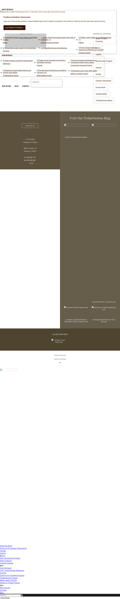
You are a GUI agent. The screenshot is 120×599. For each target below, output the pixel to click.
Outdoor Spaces (6, 563)
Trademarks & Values (9, 578)
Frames (3, 573)
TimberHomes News (104, 100)
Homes (3, 550)
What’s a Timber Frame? (10, 583)
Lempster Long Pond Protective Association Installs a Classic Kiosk (76, 321)
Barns (2, 555)
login (60, 362)
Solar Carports (6, 560)
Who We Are (5, 587)
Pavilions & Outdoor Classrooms (13, 548)
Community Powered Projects (12, 575)
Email (31, 163)
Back (2, 566)
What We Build (6, 546)
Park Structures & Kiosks (10, 558)
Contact (3, 590)
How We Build (5, 568)
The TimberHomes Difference (12, 570)
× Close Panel (5, 598)
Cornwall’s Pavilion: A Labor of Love (103, 302)
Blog (2, 592)
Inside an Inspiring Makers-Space (76, 137)
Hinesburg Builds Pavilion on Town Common (103, 321)
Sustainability (101, 94)
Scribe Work (100, 87)
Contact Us (30, 126)
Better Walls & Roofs (8, 580)
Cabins (3, 553)
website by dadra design (60, 359)
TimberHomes (16, 4)
